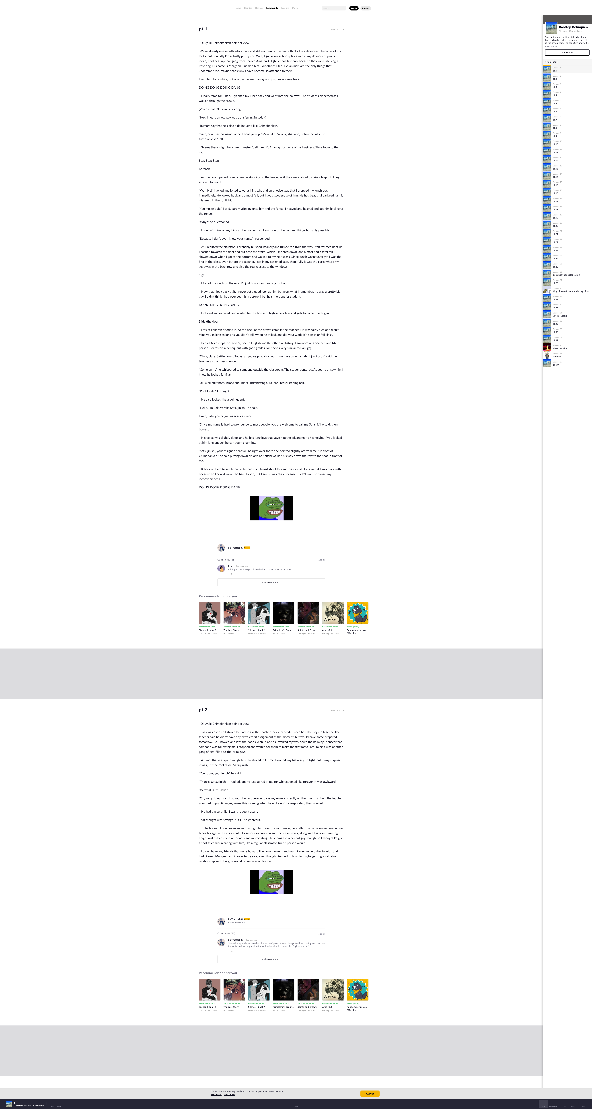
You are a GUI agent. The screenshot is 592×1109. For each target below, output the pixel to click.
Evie (230, 566)
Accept (370, 1093)
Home (238, 8)
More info (216, 1094)
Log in (354, 8)
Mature (285, 8)
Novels (259, 8)
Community (272, 8)
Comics (248, 8)
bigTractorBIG (235, 547)
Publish (365, 8)
